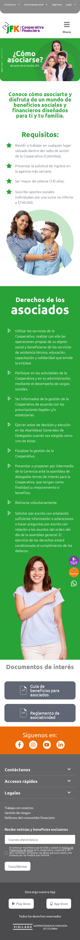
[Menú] (67, 24)
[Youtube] (47, 745)
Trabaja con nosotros (19, 808)
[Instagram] (33, 745)
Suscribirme (17, 866)
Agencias (57, 4)
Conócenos (10, 4)
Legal (69, 4)
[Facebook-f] (19, 745)
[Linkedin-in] (60, 745)
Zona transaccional (33, 4)
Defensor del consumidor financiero (30, 817)
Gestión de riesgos (17, 813)
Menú (67, 32)
